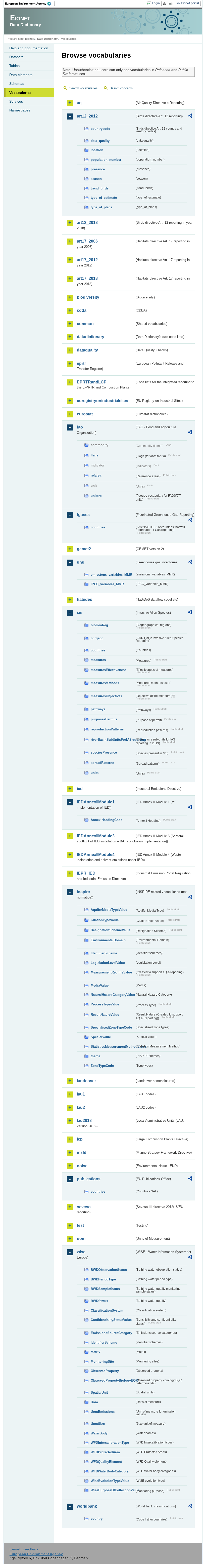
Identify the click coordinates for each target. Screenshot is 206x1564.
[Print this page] (165, 3)
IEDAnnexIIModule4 (96, 854)
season (96, 179)
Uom (94, 1402)
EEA (30, 3)
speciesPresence (104, 752)
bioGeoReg (99, 625)
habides (84, 599)
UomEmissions (103, 1412)
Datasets (16, 57)
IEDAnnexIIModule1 (96, 802)
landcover (86, 1081)
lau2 (81, 1107)
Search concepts (121, 88)
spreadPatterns (102, 763)
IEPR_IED (86, 873)
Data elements (20, 75)
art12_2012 (87, 116)
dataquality (87, 350)
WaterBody (99, 1433)
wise (81, 1252)
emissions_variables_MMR (111, 574)
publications (88, 1179)
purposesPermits (104, 719)
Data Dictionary (47, 38)
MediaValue (100, 985)
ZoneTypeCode (102, 1066)
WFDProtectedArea (105, 1452)
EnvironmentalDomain (108, 940)
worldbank (87, 1506)
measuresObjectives (106, 696)
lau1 (81, 1094)
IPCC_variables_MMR (107, 584)
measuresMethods (105, 683)
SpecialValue (101, 1037)
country (96, 1518)
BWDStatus (99, 1301)
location (97, 150)
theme (95, 1056)
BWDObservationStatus (109, 1270)
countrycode (100, 129)
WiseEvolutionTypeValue (110, 1481)
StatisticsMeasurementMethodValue (113, 1046)
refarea (96, 475)
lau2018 (84, 1120)
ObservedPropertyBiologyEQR (113, 1380)
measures (98, 660)
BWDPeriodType (103, 1279)
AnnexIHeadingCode (106, 820)
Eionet (29, 38)
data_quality (100, 141)
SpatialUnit (99, 1392)
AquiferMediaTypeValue (109, 910)
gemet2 (84, 549)
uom (81, 1238)
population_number (106, 160)
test (80, 1225)
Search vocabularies (83, 88)
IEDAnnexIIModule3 (96, 836)
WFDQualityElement (106, 1462)
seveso (84, 1207)
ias (79, 612)
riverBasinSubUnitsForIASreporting (113, 739)
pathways (98, 709)
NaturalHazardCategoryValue (113, 995)
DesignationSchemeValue (110, 930)
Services (16, 101)
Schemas (16, 84)
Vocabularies (20, 93)
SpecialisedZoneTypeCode (111, 1027)
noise (82, 1166)
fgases (83, 515)
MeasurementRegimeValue (111, 972)
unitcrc (96, 496)
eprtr (81, 363)
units (94, 773)
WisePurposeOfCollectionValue (113, 1490)
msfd (81, 1152)
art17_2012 (87, 260)
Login (156, 3)
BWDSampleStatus (105, 1289)
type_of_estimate (104, 198)
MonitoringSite (102, 1361)
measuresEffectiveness (108, 670)
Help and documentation (28, 48)
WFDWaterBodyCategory (110, 1471)
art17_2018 (87, 278)
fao (80, 427)
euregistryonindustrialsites (102, 401)
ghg (80, 562)
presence (98, 169)
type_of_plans (101, 207)
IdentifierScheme (104, 953)
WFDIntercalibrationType (110, 1442)
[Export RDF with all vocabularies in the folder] (190, 116)
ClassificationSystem (107, 1310)
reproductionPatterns (107, 729)
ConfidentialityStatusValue (111, 1320)
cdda (81, 310)
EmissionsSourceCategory (111, 1333)
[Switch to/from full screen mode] (172, 3)
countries (98, 527)
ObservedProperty (105, 1371)
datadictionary (90, 337)
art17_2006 (87, 241)
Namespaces (19, 110)
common (85, 324)
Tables (14, 66)
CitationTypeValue (105, 920)
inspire (83, 892)
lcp (80, 1139)
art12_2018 (87, 222)
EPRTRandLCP (92, 382)
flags (94, 455)
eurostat (85, 414)
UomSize (98, 1424)
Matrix (95, 1352)
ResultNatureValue (105, 1014)
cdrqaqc (97, 638)
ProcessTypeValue (105, 1004)
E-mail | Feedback (24, 1549)
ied (80, 789)
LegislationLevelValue (108, 963)
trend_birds (100, 188)
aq (79, 103)
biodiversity (88, 297)
